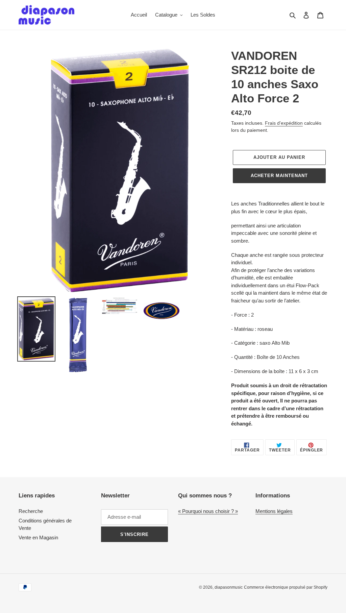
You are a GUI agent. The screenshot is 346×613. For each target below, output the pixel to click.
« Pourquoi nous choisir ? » (208, 511)
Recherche (31, 511)
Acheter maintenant (279, 175)
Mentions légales (274, 511)
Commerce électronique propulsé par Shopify (285, 587)
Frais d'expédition (284, 123)
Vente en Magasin (38, 537)
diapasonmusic (229, 587)
